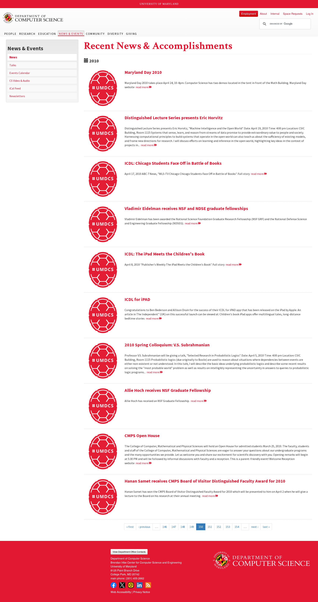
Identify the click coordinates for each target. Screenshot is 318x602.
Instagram (131, 585)
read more (142, 87)
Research (27, 34)
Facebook (113, 585)
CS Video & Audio (19, 80)
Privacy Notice (141, 592)
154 (237, 527)
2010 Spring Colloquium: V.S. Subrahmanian (167, 345)
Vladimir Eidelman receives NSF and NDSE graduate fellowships (186, 208)
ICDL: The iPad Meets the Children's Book (165, 254)
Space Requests (292, 13)
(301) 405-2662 (135, 578)
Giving (131, 34)
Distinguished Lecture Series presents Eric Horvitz (174, 118)
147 (174, 527)
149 (192, 527)
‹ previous (144, 527)
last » (266, 527)
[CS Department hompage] (261, 559)
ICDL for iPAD (137, 299)
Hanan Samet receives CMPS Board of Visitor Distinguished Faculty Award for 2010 (205, 481)
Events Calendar (19, 73)
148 (183, 527)
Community (95, 34)
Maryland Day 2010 (143, 72)
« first (130, 527)
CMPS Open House (142, 435)
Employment (248, 13)
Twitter (122, 585)
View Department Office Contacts (129, 551)
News (13, 57)
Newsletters (17, 96)
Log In (309, 13)
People (10, 34)
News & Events (71, 34)
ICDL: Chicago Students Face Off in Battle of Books (173, 163)
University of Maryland (159, 4)
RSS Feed (148, 585)
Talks (12, 65)
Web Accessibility (121, 592)
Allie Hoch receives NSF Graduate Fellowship (168, 390)
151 (210, 527)
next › (254, 527)
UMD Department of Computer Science (33, 18)
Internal (275, 13)
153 (228, 527)
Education (47, 34)
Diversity (115, 34)
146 (164, 527)
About (263, 13)
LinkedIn (139, 585)
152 (219, 527)
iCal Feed (15, 88)
